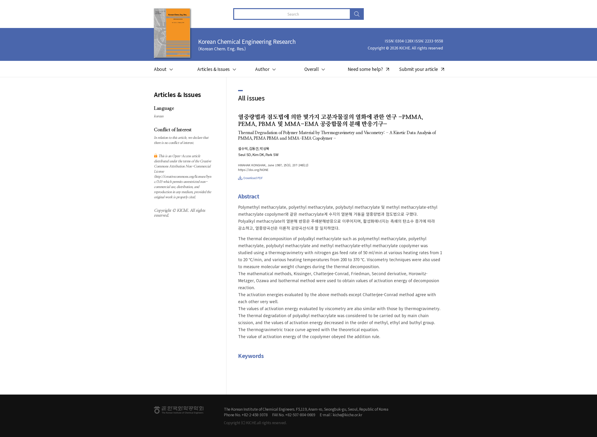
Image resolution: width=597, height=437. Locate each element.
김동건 (254, 148)
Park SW (271, 154)
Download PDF (253, 178)
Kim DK (258, 154)
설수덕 (243, 148)
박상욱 (264, 148)
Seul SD (244, 154)
